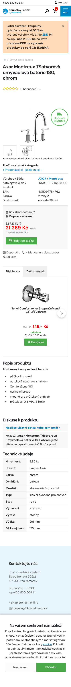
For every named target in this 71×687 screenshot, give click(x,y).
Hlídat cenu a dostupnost (42, 252)
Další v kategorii (35, 271)
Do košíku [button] (37, 342)
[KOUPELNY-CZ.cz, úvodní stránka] (16, 11)
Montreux (56, 178)
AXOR (42, 178)
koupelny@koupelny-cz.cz (29, 608)
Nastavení (20, 667)
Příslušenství (13, 271)
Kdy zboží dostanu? (22, 212)
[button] (47, 11)
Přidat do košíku (23, 241)
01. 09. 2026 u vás (35, 335)
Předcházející (14, 170)
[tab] (13, 271)
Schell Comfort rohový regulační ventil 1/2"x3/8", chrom (35, 310)
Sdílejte (11, 257)
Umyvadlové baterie (21, 59)
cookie (47, 644)
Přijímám (51, 667)
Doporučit (13, 252)
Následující (32, 170)
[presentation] (9, 313)
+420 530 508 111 (24, 592)
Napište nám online (25, 602)
